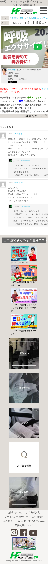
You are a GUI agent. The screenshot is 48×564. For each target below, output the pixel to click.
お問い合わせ (15, 512)
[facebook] (23, 535)
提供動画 (35, 18)
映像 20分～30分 (17, 18)
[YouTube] (33, 535)
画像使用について (24, 525)
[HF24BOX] (24, 550)
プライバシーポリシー (16, 516)
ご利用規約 (37, 516)
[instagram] (14, 535)
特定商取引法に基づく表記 (31, 521)
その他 (27, 18)
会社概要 (8, 521)
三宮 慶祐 (12, 70)
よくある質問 (33, 512)
